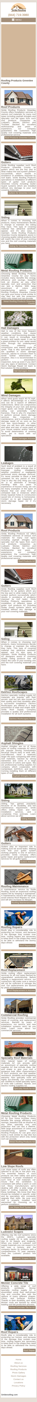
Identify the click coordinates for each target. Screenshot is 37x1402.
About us (18, 1363)
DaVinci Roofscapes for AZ (22, 719)
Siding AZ (30, 667)
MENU (18, 20)
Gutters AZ (30, 614)
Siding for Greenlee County (22, 246)
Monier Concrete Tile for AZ (22, 1307)
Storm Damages (18, 1376)
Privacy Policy (18, 1386)
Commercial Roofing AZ (24, 1033)
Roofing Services (18, 1366)
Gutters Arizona (27, 862)
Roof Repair (29, 1350)
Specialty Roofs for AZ (24, 1088)
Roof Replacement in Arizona (21, 990)
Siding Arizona (28, 819)
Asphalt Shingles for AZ (24, 776)
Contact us (18, 1379)
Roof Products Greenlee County (20, 137)
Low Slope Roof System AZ (22, 1207)
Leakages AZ (28, 506)
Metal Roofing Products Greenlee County (19, 302)
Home (18, 1359)
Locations (18, 1382)
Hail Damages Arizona (24, 371)
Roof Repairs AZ (27, 945)
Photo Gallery (18, 1372)
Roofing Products (18, 1369)
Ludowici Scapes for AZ (24, 1258)
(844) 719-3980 (18, 15)
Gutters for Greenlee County (21, 193)
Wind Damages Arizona (24, 438)
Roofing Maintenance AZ (23, 902)
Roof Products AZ (26, 561)
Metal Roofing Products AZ (22, 1142)
